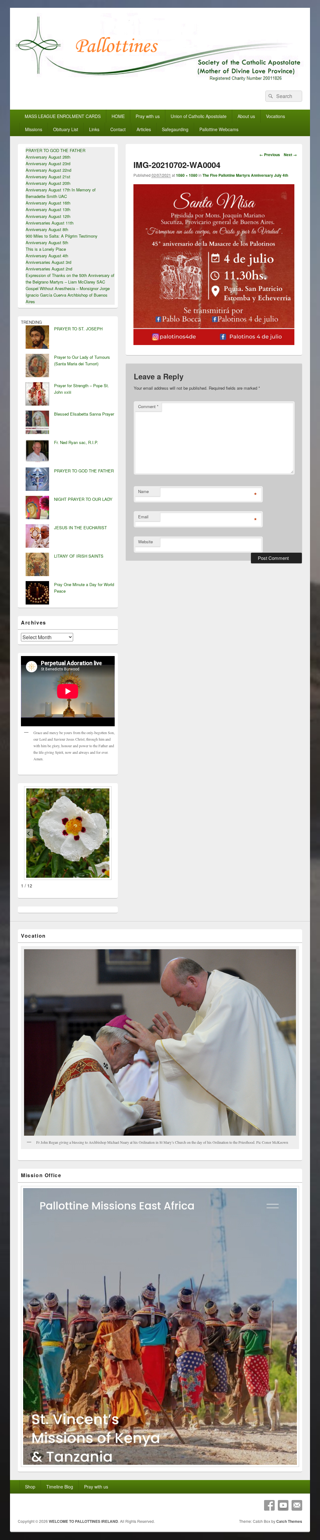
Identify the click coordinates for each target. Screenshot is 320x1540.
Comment (148, 406)
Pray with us (148, 116)
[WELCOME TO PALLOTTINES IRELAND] (160, 80)
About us (246, 116)
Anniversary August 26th (48, 157)
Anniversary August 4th (47, 256)
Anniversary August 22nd (48, 170)
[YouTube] (283, 1505)
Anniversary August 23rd (48, 163)
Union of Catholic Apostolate (199, 116)
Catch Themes (289, 1521)
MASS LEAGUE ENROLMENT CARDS (63, 116)
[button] (28, 833)
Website (145, 542)
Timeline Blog (59, 1486)
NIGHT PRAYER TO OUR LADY (83, 499)
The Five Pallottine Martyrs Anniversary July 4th (245, 175)
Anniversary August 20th (48, 183)
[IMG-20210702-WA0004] (213, 343)
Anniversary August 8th (47, 229)
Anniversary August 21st (48, 177)
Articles (144, 129)
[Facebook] (269, 1505)
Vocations (275, 116)
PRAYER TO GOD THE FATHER (55, 150)
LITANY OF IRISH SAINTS (78, 556)
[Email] (297, 1505)
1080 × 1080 (187, 175)
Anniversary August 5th (47, 242)
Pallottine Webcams (218, 129)
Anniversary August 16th (48, 203)
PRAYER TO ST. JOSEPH (78, 329)
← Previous (269, 154)
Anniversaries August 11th (49, 223)
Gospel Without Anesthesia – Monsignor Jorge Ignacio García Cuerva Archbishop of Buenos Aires (68, 294)
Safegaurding (175, 129)
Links (94, 129)
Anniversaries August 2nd (49, 269)
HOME (118, 116)
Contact (118, 129)
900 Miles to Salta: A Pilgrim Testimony (62, 236)
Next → (290, 154)
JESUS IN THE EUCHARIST (80, 528)
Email (143, 517)
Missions (33, 129)
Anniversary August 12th (48, 216)
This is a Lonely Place (46, 249)
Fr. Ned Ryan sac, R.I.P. (76, 442)
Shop (30, 1486)
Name (143, 491)
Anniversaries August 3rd (48, 262)
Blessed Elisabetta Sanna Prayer (84, 414)
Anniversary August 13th (48, 209)
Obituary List (65, 129)
